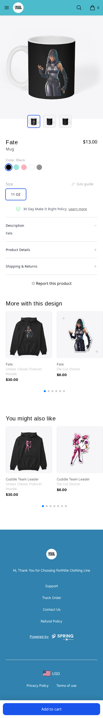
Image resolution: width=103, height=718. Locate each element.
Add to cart (51, 709)
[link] (29, 334)
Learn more (78, 209)
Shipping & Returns (21, 266)
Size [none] (9, 184)
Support (51, 586)
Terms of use (66, 685)
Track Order (51, 598)
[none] (82, 184)
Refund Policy (51, 621)
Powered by (39, 636)
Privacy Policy (38, 685)
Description (15, 225)
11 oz (15, 194)
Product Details (18, 249)
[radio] (16, 194)
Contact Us (51, 609)
